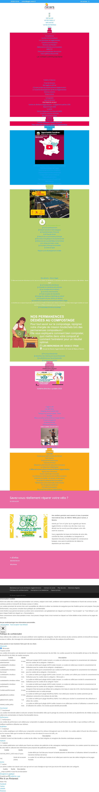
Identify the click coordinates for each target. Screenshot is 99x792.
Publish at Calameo (49, 80)
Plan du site (62, 588)
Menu (49, 27)
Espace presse (55, 590)
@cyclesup (13, 564)
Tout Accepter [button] (14, 625)
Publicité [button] (2, 741)
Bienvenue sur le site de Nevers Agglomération (25, 588)
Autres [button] (2, 762)
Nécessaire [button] (3, 646)
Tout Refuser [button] (23, 625)
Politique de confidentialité (19, 590)
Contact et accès (49, 588)
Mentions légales (74, 588)
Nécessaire (5, 648)
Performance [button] (4, 717)
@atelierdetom (15, 561)
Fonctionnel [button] (3, 708)
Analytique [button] (3, 726)
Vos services (83, 1)
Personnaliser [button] (4, 625)
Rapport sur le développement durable (49, 250)
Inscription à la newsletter (40, 590)
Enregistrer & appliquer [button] (7, 774)
